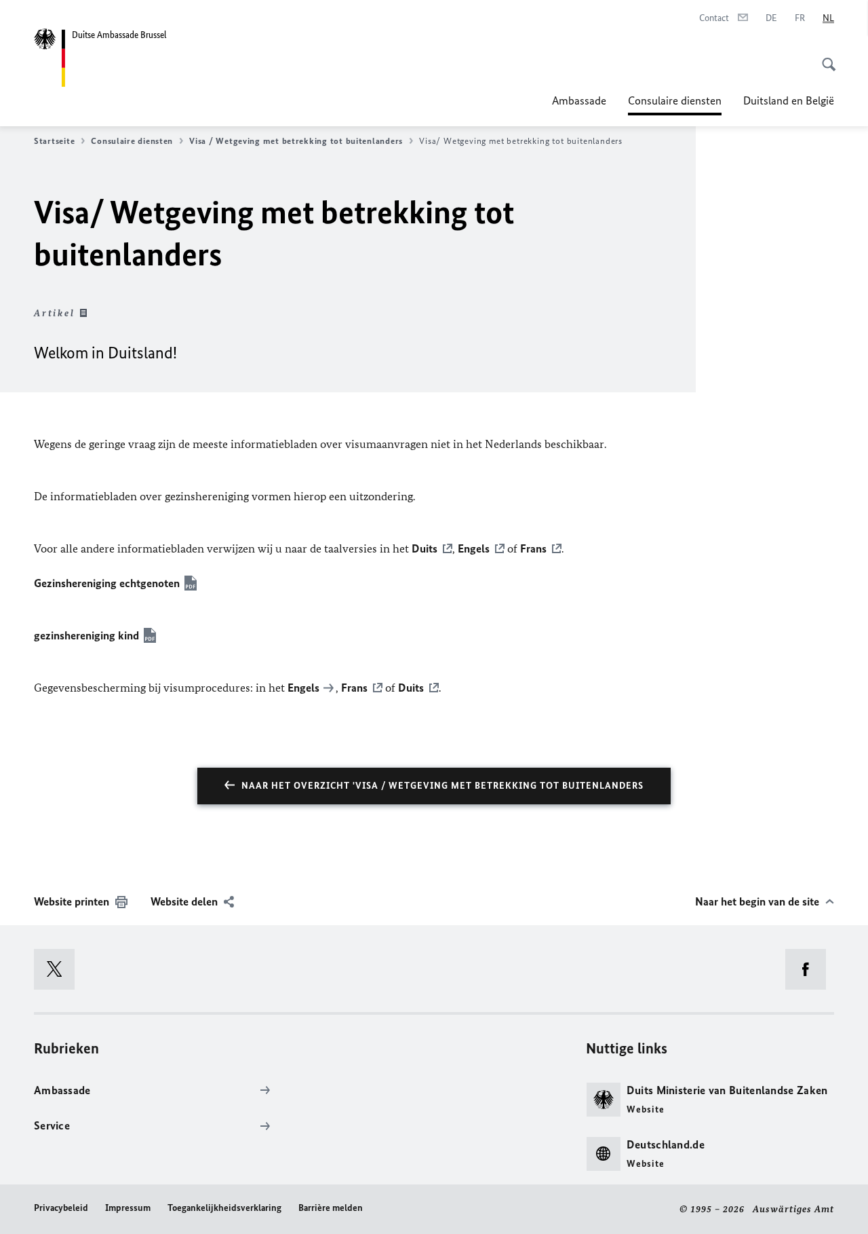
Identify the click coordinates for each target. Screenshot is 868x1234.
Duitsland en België (788, 100)
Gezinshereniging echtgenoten (107, 583)
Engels (474, 548)
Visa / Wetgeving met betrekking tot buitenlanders (296, 141)
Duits (424, 548)
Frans (533, 548)
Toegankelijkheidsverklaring (224, 1208)
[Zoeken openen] (825, 57)
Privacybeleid (61, 1208)
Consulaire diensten (675, 104)
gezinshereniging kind (86, 635)
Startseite (54, 141)
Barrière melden (330, 1208)
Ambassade (579, 100)
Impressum (128, 1208)
